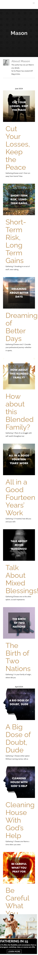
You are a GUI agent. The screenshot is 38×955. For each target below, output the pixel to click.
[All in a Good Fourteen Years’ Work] (19, 459)
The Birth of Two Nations (18, 657)
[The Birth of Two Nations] (19, 623)
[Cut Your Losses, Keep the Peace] (19, 106)
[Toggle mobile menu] (34, 3)
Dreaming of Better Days (22, 327)
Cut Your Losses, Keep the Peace (18, 148)
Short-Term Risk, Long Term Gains (16, 241)
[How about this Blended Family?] (19, 373)
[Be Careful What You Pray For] (19, 868)
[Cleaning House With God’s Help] (19, 782)
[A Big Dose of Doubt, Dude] (19, 704)
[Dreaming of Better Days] (19, 293)
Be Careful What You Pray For (17, 909)
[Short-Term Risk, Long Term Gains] (19, 199)
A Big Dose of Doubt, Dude (18, 738)
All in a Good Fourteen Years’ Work (20, 497)
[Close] (35, 916)
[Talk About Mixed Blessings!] (19, 545)
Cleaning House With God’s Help (20, 820)
